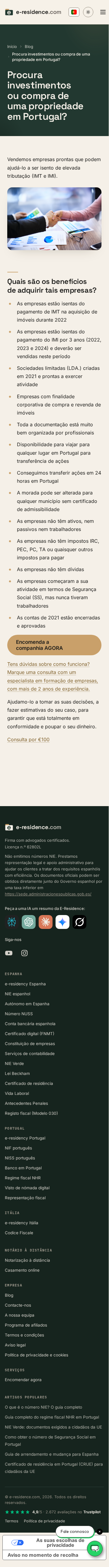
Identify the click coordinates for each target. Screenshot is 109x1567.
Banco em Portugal (23, 1167)
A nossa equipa (19, 1315)
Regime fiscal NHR (23, 1177)
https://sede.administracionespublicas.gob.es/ (48, 894)
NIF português (18, 1148)
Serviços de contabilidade (30, 1053)
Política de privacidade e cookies (36, 1354)
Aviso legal (15, 1345)
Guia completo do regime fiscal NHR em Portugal (52, 1417)
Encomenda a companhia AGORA (39, 645)
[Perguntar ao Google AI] (62, 922)
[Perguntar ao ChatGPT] (29, 922)
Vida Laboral (17, 1093)
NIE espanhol (17, 993)
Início (12, 46)
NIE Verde (14, 1063)
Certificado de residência (29, 1083)
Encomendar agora (23, 1379)
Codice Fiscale (19, 1232)
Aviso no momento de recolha (43, 1555)
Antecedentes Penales (26, 1103)
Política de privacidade (44, 1521)
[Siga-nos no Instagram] (24, 953)
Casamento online (22, 1270)
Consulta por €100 (28, 739)
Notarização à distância (27, 1260)
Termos (11, 1521)
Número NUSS (19, 1013)
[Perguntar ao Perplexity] (12, 922)
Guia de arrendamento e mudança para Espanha (52, 1454)
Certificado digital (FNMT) (29, 1033)
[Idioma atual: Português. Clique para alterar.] (74, 12)
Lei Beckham (17, 1073)
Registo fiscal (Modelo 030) (31, 1113)
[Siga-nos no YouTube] (8, 953)
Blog (29, 46)
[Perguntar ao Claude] (46, 922)
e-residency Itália (21, 1222)
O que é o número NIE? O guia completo (43, 1407)
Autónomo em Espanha (27, 1003)
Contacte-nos (18, 1305)
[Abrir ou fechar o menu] (103, 12)
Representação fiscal (25, 1197)
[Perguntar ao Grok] (79, 922)
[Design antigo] (88, 12)
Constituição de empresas (30, 1043)
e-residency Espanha (25, 983)
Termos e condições (24, 1335)
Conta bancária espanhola (30, 1023)
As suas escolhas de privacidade (60, 1542)
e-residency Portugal (25, 1138)
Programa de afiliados (26, 1325)
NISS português (20, 1157)
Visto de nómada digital (27, 1187)
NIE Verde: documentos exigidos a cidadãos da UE (53, 1427)
